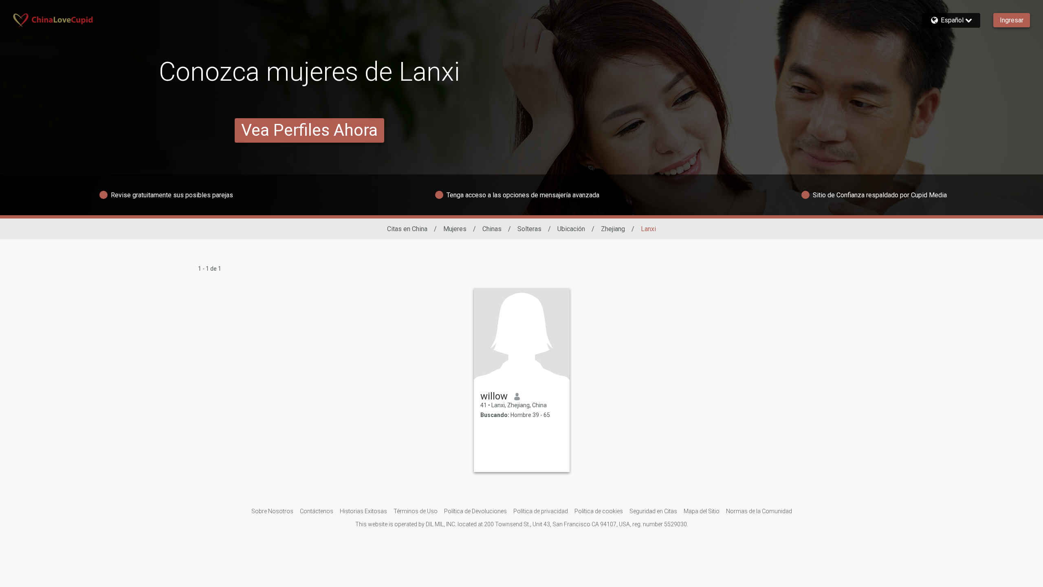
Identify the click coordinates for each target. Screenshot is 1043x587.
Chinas (492, 229)
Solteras (529, 229)
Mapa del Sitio (702, 511)
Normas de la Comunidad (759, 511)
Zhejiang (613, 229)
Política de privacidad (540, 511)
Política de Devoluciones (475, 511)
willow (494, 396)
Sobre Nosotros (272, 511)
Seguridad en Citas (653, 511)
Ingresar (1011, 20)
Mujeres (454, 229)
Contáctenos (316, 511)
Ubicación (571, 229)
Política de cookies (598, 511)
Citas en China (407, 229)
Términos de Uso (416, 511)
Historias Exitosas (363, 511)
